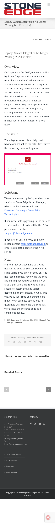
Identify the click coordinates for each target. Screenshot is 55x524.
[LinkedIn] (40, 424)
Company (10, 466)
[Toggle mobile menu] (49, 4)
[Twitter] (35, 424)
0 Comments (17, 322)
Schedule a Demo (13, 454)
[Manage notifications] (48, 517)
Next (47, 39)
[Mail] (44, 424)
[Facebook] (31, 424)
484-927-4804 (16, 432)
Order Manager (12, 460)
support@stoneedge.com (18, 233)
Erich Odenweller (13, 320)
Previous (38, 39)
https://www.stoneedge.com (15, 444)
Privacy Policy (11, 472)
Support (43, 320)
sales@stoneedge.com (33, 243)
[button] (6, 389)
